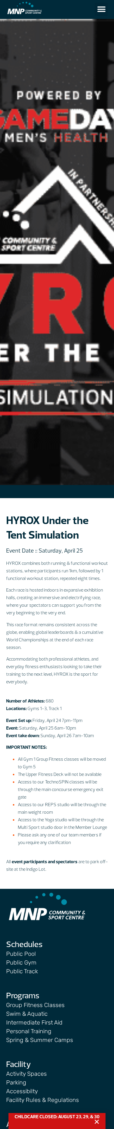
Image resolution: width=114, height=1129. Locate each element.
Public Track (22, 971)
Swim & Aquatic (27, 1013)
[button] (101, 9)
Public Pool (21, 953)
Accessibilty (22, 1091)
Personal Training (28, 1031)
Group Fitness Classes (35, 1004)
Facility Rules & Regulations (42, 1099)
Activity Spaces (26, 1073)
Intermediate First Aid (34, 1022)
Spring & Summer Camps (39, 1039)
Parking (16, 1082)
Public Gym (21, 962)
